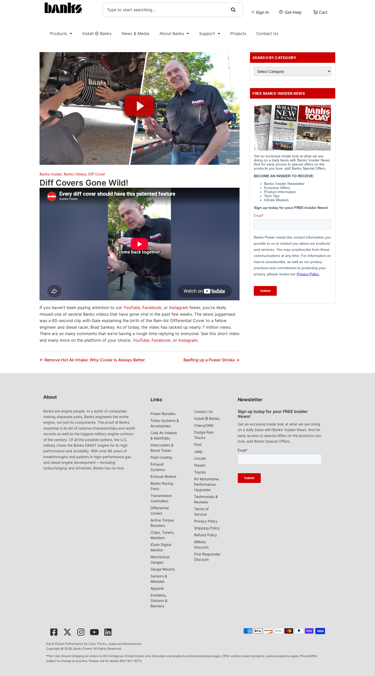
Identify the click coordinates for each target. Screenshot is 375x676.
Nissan (199, 465)
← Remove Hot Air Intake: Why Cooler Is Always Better (92, 359)
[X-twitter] (67, 632)
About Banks (171, 33)
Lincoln (200, 458)
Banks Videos (75, 174)
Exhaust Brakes (163, 476)
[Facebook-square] (54, 632)
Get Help (293, 12)
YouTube (131, 307)
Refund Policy (205, 535)
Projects (238, 33)
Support (207, 33)
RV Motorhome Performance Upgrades (206, 484)
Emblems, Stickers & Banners (159, 600)
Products (58, 33)
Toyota (200, 472)
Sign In (262, 12)
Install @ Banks (96, 33)
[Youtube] (94, 632)
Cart (323, 12)
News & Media (135, 33)
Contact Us (267, 33)
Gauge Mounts (163, 569)
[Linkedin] (108, 632)
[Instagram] (81, 632)
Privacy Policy (206, 521)
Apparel (157, 588)
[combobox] (173, 10)
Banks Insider (51, 174)
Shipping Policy (207, 528)
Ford (198, 444)
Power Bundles (163, 413)
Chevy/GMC (204, 425)
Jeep (198, 451)
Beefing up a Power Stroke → (211, 359)
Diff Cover (96, 174)
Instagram (178, 307)
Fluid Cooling (161, 457)
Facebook (151, 307)
